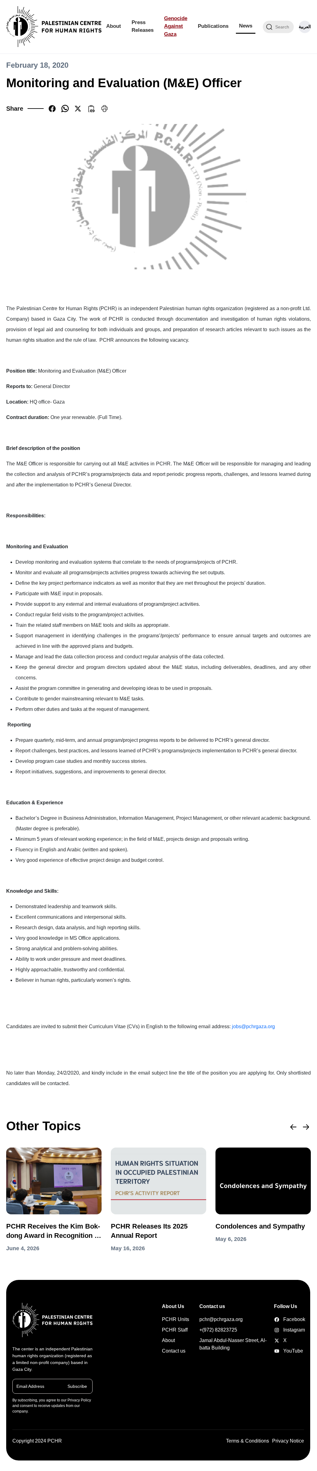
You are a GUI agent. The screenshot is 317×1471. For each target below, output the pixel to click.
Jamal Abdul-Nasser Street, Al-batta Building (233, 1344)
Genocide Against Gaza (175, 26)
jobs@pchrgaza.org (253, 1026)
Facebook (277, 1319)
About (113, 26)
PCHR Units (175, 1319)
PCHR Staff (175, 1329)
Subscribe (77, 1386)
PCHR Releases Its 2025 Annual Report (149, 1230)
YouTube (277, 1351)
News (245, 26)
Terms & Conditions (247, 1440)
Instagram (277, 1330)
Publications (213, 26)
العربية (305, 26)
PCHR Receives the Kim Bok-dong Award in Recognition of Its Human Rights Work (53, 1231)
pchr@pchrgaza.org (221, 1319)
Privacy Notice (288, 1440)
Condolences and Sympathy (260, 1226)
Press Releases (143, 26)
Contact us (173, 1350)
